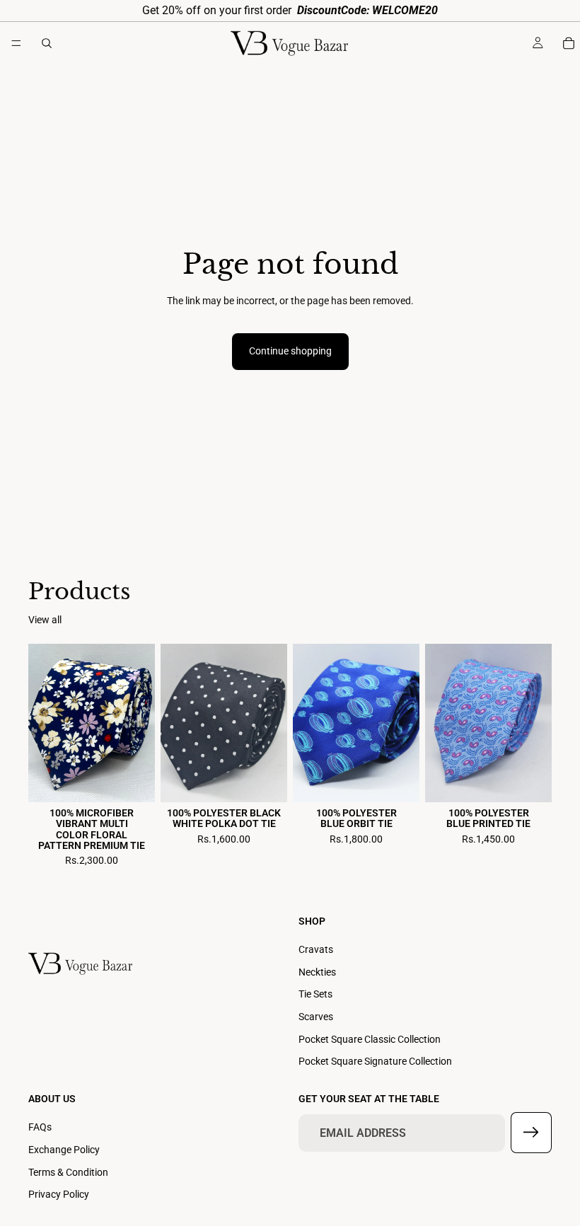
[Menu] (16, 43)
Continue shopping (290, 351)
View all (45, 619)
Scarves (315, 1016)
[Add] (133, 780)
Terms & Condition (68, 1171)
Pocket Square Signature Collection (375, 1061)
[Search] (46, 43)
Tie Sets (315, 994)
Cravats (315, 949)
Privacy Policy (58, 1194)
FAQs (40, 1127)
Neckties (317, 971)
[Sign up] (531, 1132)
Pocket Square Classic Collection (369, 1038)
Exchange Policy (64, 1149)
